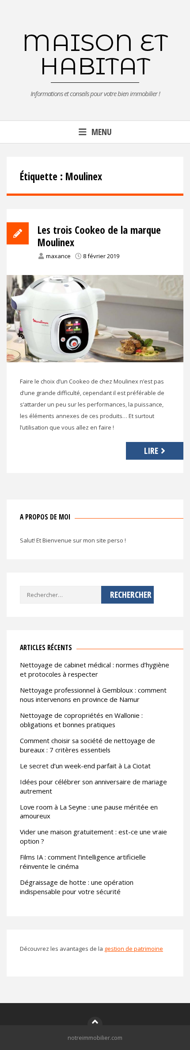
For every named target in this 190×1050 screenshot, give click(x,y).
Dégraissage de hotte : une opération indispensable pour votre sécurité (76, 887)
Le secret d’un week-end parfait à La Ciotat (85, 765)
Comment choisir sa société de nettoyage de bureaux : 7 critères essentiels (87, 745)
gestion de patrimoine (133, 949)
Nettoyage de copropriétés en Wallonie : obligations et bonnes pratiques (81, 720)
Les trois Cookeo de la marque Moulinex (99, 236)
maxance (58, 256)
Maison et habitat (95, 54)
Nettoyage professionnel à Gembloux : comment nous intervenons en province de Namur (93, 695)
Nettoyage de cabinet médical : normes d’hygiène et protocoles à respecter (94, 669)
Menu (101, 132)
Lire (151, 451)
